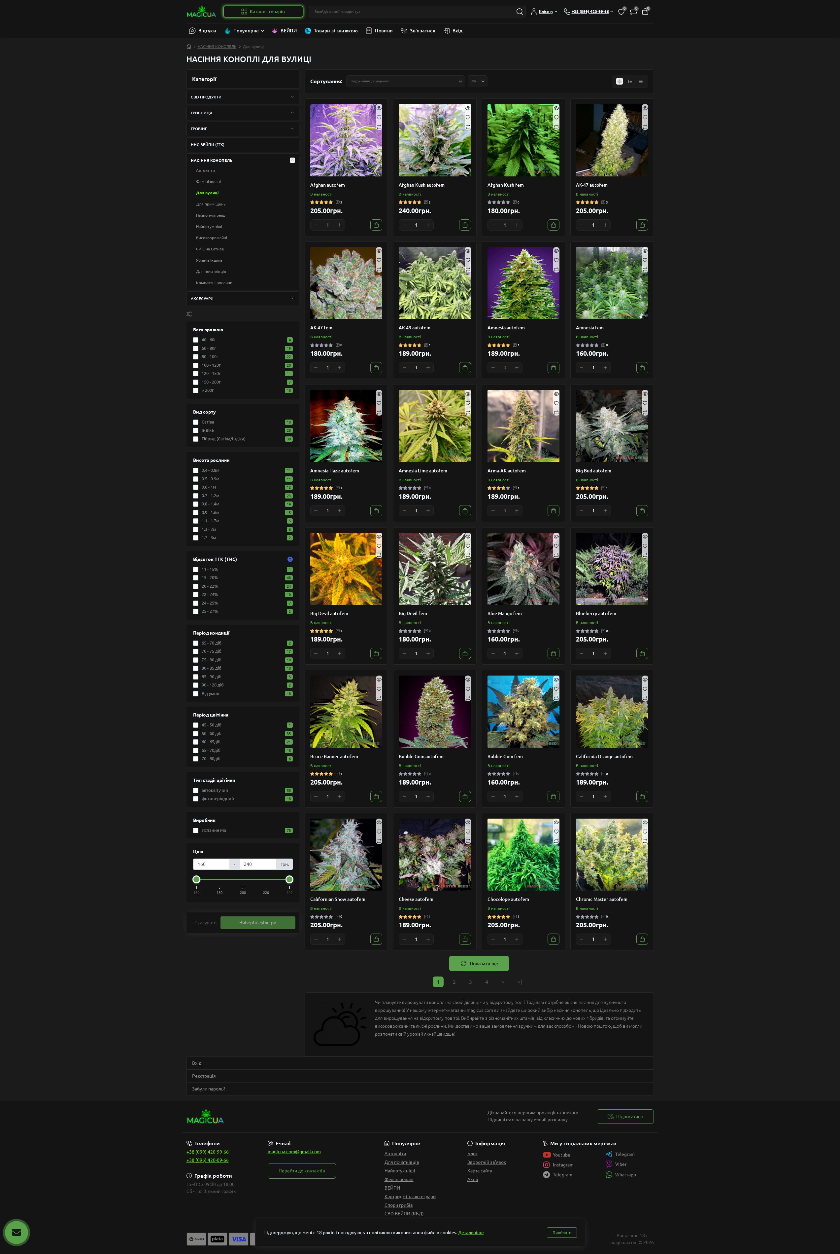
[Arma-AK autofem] (523, 426)
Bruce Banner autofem (334, 756)
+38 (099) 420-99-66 (207, 1152)
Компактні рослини (214, 282)
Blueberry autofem (596, 613)
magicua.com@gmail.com (294, 1151)
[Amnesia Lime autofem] (435, 426)
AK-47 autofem (592, 185)
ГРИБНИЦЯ (201, 113)
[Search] (520, 11)
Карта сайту (479, 1170)
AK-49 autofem (414, 327)
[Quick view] (379, 107)
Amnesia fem (590, 327)
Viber (620, 1164)
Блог (472, 1153)
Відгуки (207, 30)
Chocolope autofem (508, 899)
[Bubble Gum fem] (523, 712)
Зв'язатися (422, 30)
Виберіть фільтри (257, 922)
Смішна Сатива (210, 249)
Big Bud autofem (593, 470)
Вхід (457, 30)
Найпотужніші (209, 226)
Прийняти (562, 1232)
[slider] (197, 879)
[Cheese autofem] (435, 855)
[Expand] (292, 96)
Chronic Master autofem (601, 899)
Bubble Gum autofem (421, 756)
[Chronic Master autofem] (612, 855)
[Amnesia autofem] (523, 283)
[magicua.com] (301, 1117)
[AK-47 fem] (346, 283)
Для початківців (211, 271)
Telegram (625, 1154)
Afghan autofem (327, 185)
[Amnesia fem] (612, 283)
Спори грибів (399, 1205)
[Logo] (202, 11)
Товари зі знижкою (336, 30)
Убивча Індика (209, 260)
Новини (384, 30)
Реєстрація (204, 1076)
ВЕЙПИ (289, 30)
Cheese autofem (416, 899)
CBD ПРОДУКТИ (206, 97)
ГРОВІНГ (199, 129)
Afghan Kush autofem (422, 185)
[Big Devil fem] (435, 569)
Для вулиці (207, 193)
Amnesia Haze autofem (334, 470)
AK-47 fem (321, 327)
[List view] (630, 81)
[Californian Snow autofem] (346, 855)
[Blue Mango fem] (523, 569)
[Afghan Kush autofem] (435, 140)
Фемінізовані (208, 181)
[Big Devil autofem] (346, 569)
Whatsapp (625, 1174)
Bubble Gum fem (505, 756)
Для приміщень (210, 204)
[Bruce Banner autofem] (346, 712)
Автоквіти (205, 170)
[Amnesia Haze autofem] (346, 426)
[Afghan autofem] (346, 140)
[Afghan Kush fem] (523, 140)
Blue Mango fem (504, 613)
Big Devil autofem (329, 613)
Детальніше (471, 1232)
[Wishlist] (379, 116)
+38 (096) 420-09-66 (207, 1160)
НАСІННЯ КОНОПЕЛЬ (217, 46)
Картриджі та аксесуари (410, 1196)
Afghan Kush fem (505, 185)
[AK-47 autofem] (612, 140)
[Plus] (339, 225)
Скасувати (205, 922)
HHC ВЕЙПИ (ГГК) (207, 144)
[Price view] (640, 81)
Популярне (246, 30)
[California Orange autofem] (612, 712)
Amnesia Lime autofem (423, 470)
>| (520, 982)
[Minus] (316, 225)
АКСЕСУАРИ (202, 298)
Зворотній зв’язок (486, 1162)
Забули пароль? (208, 1088)
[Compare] (379, 126)
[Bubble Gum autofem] (435, 712)
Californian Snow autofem (337, 899)
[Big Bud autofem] (612, 426)
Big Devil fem (413, 613)
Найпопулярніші (211, 215)
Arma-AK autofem (506, 470)
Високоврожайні (211, 238)
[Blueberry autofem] (612, 569)
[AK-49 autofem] (435, 283)
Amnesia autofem (506, 327)
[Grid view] (619, 81)
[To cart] (376, 225)
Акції (472, 1179)
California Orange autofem (604, 756)
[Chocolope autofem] (523, 855)
